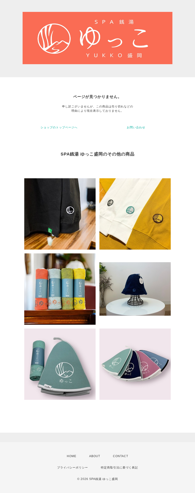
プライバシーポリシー (72, 467)
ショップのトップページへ (59, 127)
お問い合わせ (136, 127)
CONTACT (120, 456)
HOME (71, 456)
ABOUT (94, 456)
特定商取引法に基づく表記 (119, 467)
